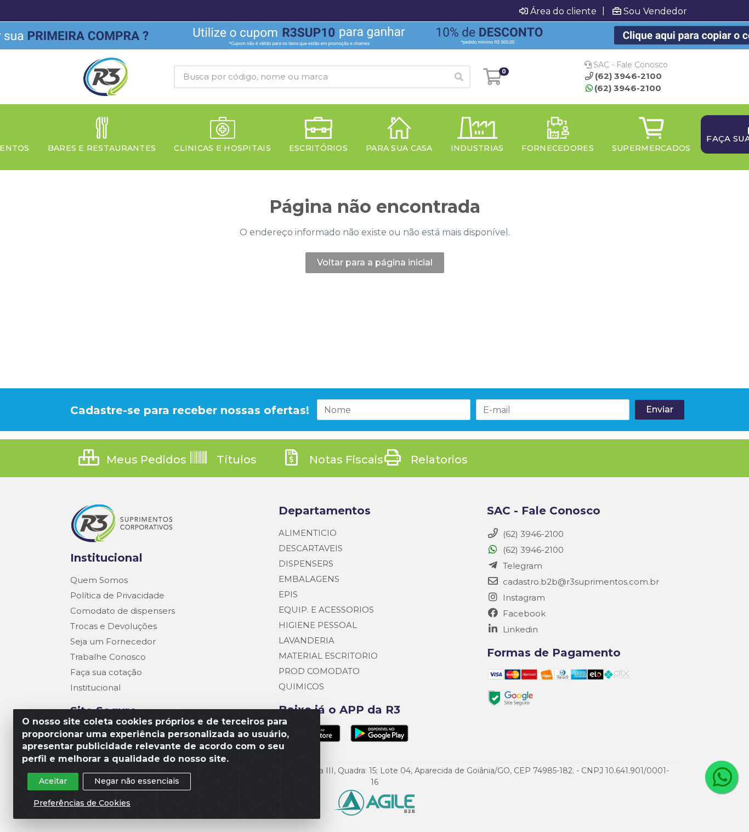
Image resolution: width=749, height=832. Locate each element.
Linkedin (519, 629)
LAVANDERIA (306, 640)
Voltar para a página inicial (375, 262)
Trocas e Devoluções (113, 626)
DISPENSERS (306, 563)
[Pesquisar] (458, 76)
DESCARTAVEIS (311, 548)
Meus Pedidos (145, 459)
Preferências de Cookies (81, 803)
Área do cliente (563, 11)
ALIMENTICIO (308, 533)
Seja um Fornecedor (113, 641)
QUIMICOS (301, 686)
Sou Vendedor (655, 11)
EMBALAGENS (309, 579)
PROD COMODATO (319, 671)
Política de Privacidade (117, 595)
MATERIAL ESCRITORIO (328, 655)
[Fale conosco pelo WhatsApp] (721, 777)
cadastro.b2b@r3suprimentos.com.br (580, 581)
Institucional (95, 687)
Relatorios (438, 459)
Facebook (523, 613)
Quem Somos (99, 580)
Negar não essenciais (136, 781)
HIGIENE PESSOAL (318, 625)
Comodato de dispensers (122, 610)
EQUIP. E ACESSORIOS (326, 609)
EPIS (288, 594)
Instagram (523, 597)
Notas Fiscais (345, 459)
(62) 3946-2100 (627, 88)
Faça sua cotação (106, 672)
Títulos (235, 459)
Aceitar (53, 781)
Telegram (521, 566)
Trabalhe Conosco (108, 657)
